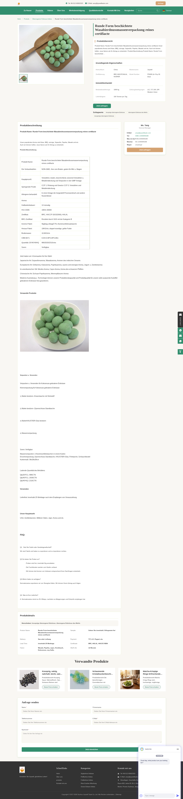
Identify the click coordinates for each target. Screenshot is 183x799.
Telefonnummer (27, 718)
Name (24, 707)
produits (59, 780)
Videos (50, 10)
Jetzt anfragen (102, 106)
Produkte (39, 10)
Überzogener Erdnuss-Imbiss (42, 19)
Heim (19, 19)
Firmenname (97, 707)
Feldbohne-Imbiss (87, 780)
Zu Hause (27, 10)
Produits (26, 19)
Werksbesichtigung (77, 10)
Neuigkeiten (129, 10)
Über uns (61, 10)
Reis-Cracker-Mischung (89, 783)
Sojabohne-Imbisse (87, 773)
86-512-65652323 (77, 3)
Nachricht (25, 730)
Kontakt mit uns (113, 10)
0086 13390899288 (141, 136)
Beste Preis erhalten (51, 687)
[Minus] (177, 749)
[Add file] (141, 795)
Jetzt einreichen (91, 749)
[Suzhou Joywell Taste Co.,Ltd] (18, 3)
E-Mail (95, 718)
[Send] (177, 795)
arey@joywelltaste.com (100, 3)
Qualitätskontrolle (96, 10)
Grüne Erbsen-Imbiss (88, 786)
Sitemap (118, 794)
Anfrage (161, 3)
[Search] (157, 10)
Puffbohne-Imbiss (87, 777)
